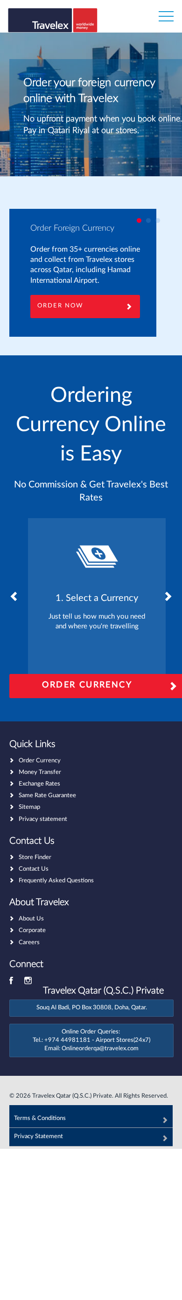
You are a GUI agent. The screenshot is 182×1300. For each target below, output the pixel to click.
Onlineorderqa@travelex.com (100, 1049)
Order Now (60, 306)
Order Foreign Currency (72, 228)
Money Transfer (40, 772)
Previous (14, 596)
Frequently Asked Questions (56, 881)
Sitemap (29, 807)
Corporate (32, 930)
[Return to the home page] (52, 24)
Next (168, 596)
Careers (29, 943)
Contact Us (34, 869)
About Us (31, 919)
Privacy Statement (38, 1136)
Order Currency (40, 761)
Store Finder (35, 857)
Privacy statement (43, 819)
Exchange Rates (39, 784)
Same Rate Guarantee (47, 796)
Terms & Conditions (40, 1118)
